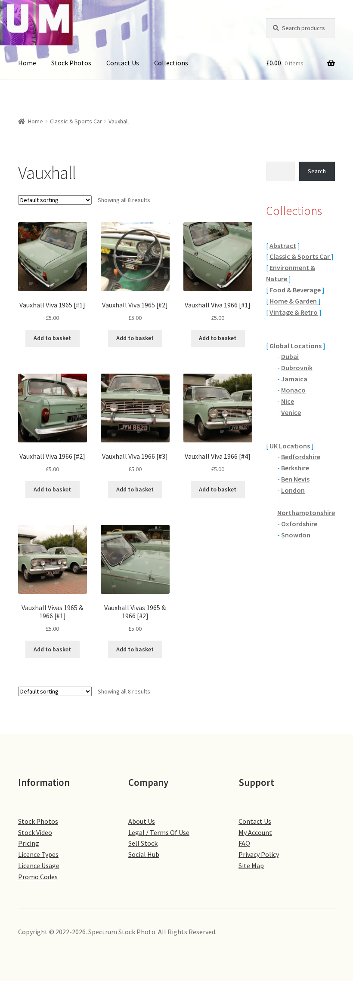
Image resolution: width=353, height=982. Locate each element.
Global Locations (295, 345)
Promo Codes (38, 876)
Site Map (251, 865)
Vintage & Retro (293, 312)
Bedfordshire (300, 456)
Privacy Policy (258, 854)
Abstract (282, 245)
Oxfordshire (299, 523)
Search (317, 171)
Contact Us (122, 62)
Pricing (28, 843)
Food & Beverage (295, 289)
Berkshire (295, 467)
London (293, 490)
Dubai (290, 356)
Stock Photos (71, 62)
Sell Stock (143, 843)
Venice (291, 412)
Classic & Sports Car (76, 121)
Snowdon (295, 535)
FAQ (244, 843)
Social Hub (143, 854)
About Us (141, 821)
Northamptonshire (306, 512)
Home (27, 62)
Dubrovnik (297, 367)
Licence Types (38, 854)
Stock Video (35, 832)
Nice (287, 401)
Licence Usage (38, 865)
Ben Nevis (295, 479)
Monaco (293, 390)
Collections (171, 62)
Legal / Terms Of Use (158, 832)
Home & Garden (293, 301)
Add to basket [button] (52, 338)
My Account (255, 832)
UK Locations (289, 446)
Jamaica (294, 378)
